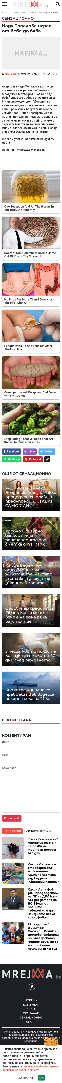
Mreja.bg (10, 74)
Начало (5, 12)
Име (5, 742)
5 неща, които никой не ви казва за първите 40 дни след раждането (30, 655)
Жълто (31, 1009)
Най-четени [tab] (12, 830)
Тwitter (49, 451)
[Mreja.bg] (32, 974)
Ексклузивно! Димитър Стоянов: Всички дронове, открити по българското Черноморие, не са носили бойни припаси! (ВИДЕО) (43, 936)
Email (5, 755)
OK (41, 1078)
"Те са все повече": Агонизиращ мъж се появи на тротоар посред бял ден (43, 846)
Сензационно (19, 12)
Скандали (31, 1013)
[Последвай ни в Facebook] (32, 986)
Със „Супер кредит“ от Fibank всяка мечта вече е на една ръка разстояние (30, 615)
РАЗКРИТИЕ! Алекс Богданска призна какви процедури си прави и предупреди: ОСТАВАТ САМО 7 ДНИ (30, 497)
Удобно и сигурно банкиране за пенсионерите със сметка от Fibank (25, 538)
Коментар (9, 768)
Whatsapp (14, 459)
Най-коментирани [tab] (38, 830)
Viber (32, 451)
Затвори (25, 1078)
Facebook (13, 451)
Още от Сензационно (26, 473)
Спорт (31, 1021)
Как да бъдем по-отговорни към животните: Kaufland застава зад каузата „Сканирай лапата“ (28, 574)
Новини (31, 1000)
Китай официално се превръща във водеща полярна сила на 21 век (29, 694)
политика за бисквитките (39, 1066)
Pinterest (35, 459)
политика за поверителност (20, 1070)
